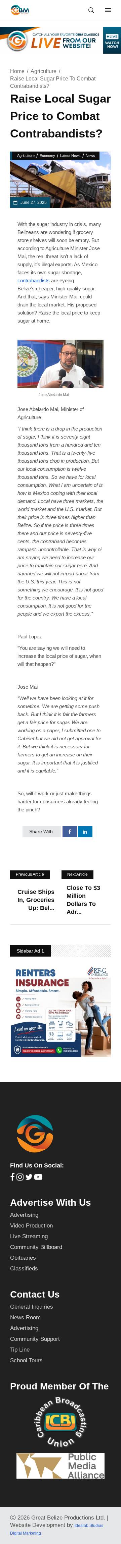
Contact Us (35, 1294)
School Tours (26, 1360)
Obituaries (23, 1258)
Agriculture (43, 71)
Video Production (31, 1225)
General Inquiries (31, 1307)
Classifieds (24, 1268)
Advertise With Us (50, 1202)
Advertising (24, 1215)
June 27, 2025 (33, 202)
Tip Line (20, 1350)
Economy (47, 156)
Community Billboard (36, 1247)
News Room (25, 1317)
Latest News (70, 156)
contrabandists (33, 280)
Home (17, 71)
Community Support (35, 1339)
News (90, 156)
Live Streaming (29, 1236)
